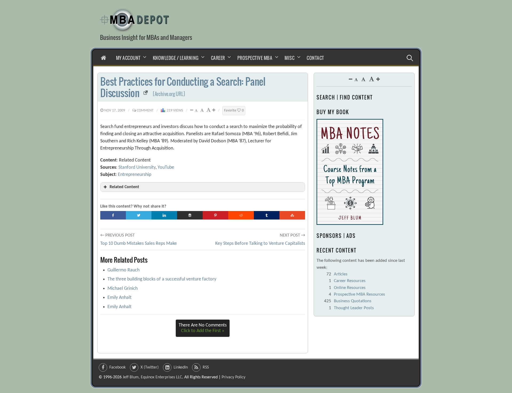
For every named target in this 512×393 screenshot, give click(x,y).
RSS (206, 367)
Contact (315, 58)
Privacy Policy (233, 377)
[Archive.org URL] (169, 93)
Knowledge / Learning (176, 58)
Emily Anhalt (119, 297)
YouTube (166, 167)
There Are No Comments (203, 328)
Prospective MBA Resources (359, 294)
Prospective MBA (255, 58)
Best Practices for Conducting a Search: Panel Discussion (183, 87)
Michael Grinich (122, 288)
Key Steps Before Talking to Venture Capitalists (260, 243)
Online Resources (350, 288)
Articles (340, 274)
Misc (289, 58)
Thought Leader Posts (354, 308)
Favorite (234, 111)
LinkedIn (181, 367)
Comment (145, 111)
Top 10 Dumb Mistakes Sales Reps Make (138, 243)
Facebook (117, 367)
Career (218, 58)
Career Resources (350, 281)
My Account (128, 58)
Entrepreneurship (134, 174)
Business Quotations (352, 301)
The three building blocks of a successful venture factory (161, 279)
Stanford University (136, 167)
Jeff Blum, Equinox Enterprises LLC (152, 377)
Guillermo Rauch (123, 270)
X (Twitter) (150, 367)
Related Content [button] (124, 187)
